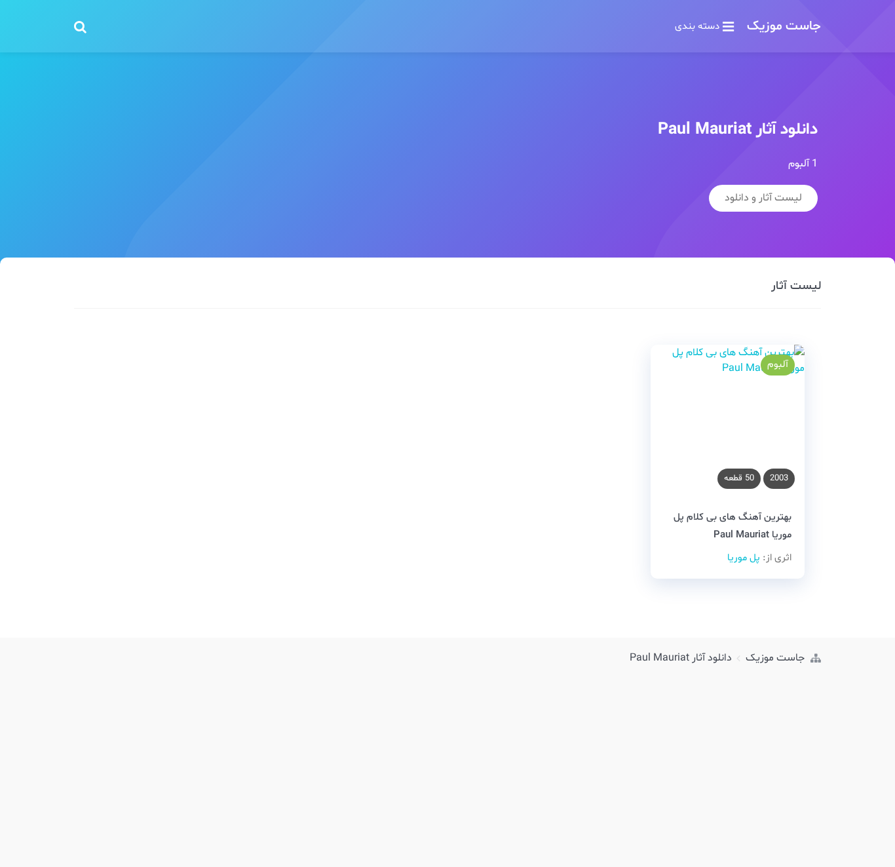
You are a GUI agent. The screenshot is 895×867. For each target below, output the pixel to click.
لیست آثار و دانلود (763, 198)
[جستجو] (80, 26)
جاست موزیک (784, 26)
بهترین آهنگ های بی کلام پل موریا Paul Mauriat (732, 526)
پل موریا (743, 558)
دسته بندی (697, 26)
